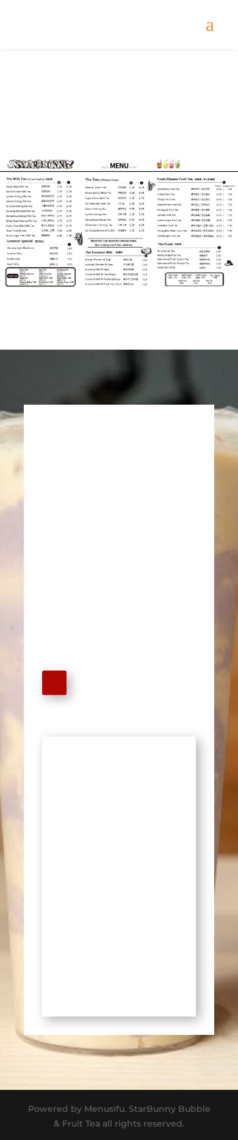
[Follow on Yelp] (54, 683)
